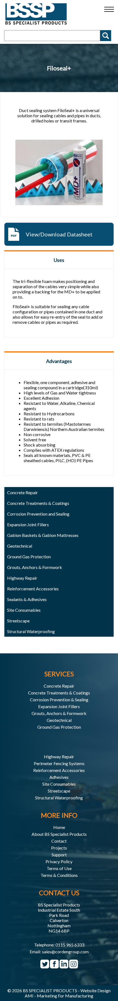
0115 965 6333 (69, 944)
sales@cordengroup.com (65, 951)
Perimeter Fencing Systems (59, 763)
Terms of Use (59, 868)
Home (59, 827)
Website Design (95, 990)
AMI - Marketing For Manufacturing (59, 995)
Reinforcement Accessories (59, 770)
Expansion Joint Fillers (28, 524)
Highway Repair (22, 577)
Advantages (59, 361)
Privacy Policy (59, 861)
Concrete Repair (59, 685)
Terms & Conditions (59, 875)
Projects (59, 847)
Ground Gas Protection (59, 727)
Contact (59, 840)
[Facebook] (54, 966)
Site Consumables (24, 610)
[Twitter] (44, 966)
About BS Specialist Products (59, 834)
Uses (59, 260)
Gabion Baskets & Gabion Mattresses (42, 535)
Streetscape (59, 790)
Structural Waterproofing (31, 631)
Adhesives (59, 777)
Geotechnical (19, 545)
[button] (109, 9)
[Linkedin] (64, 966)
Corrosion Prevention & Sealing (59, 699)
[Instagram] (73, 966)
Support (59, 854)
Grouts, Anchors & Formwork (59, 713)
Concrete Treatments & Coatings (59, 692)
